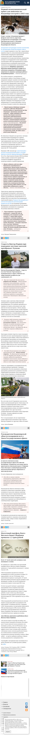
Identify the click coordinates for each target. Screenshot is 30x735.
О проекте (5, 717)
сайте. (4, 644)
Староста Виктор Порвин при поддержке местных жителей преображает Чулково (16, 664)
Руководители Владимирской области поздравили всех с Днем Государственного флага (17, 672)
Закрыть (8, 731)
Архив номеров (7, 712)
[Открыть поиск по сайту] (25, 3)
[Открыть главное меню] (28, 3)
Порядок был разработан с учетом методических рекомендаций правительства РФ (14, 201)
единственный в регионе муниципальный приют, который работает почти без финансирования (13, 152)
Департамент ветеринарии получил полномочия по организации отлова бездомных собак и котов (15, 49)
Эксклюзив (6, 706)
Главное (5, 702)
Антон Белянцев (9, 424)
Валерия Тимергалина (10, 234)
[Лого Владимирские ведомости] (10, 3)
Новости (5, 704)
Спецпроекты (7, 708)
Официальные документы (9, 714)
